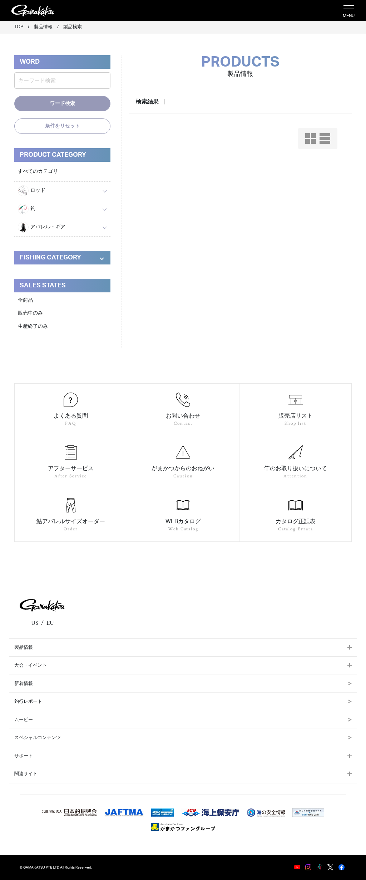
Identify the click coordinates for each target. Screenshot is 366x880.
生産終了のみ (33, 326)
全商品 (25, 300)
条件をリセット (62, 125)
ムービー (23, 720)
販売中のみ (30, 313)
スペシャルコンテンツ (37, 737)
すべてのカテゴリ (38, 171)
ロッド (37, 190)
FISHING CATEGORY (50, 257)
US (34, 623)
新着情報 (23, 683)
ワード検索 (62, 103)
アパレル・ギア (47, 226)
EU (50, 623)
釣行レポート (28, 701)
